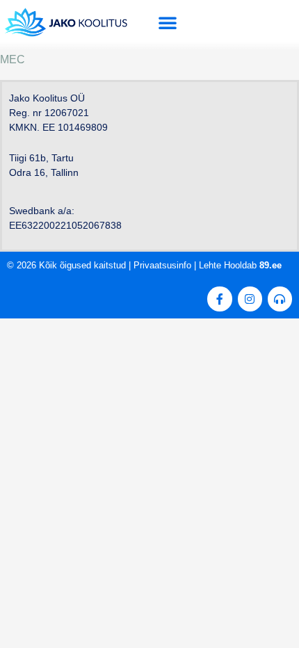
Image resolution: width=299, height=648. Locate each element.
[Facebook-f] (219, 298)
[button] (167, 22)
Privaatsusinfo (162, 265)
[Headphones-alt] (280, 298)
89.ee (270, 265)
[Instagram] (250, 298)
